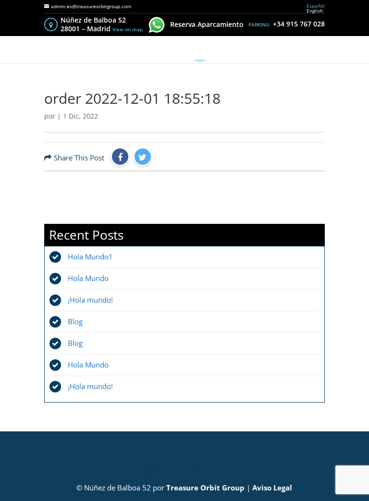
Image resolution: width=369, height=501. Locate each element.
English (315, 10)
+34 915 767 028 (299, 23)
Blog (75, 321)
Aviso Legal (272, 487)
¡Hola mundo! (90, 300)
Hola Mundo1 (90, 256)
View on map (127, 29)
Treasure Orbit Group (205, 487)
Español (316, 5)
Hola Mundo (88, 278)
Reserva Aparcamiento (207, 24)
